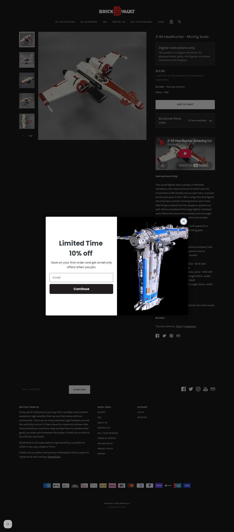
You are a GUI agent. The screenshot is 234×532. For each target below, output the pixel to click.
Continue (81, 289)
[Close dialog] (183, 221)
